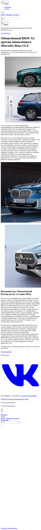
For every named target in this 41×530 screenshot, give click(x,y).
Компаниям (18, 399)
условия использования (28, 396)
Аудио (7, 9)
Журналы (8, 7)
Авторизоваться (6, 352)
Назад (6, 3)
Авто (8, 33)
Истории (26, 399)
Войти (3, 15)
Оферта (3, 399)
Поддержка (10, 399)
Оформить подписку (13, 15)
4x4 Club (4, 33)
